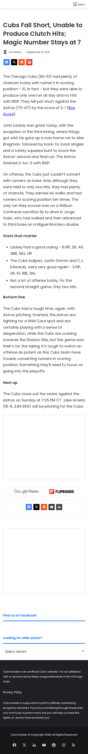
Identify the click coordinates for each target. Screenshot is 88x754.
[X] (14, 62)
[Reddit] (22, 62)
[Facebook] (6, 62)
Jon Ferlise (14, 52)
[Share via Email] (52, 507)
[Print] (59, 507)
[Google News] (26, 491)
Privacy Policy (12, 692)
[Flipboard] (29, 62)
